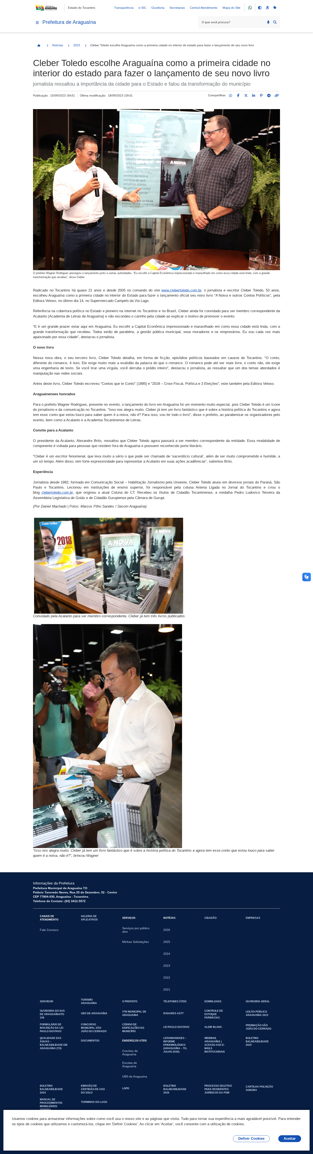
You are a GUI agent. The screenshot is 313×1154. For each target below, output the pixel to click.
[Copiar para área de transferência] (276, 95)
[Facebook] (238, 95)
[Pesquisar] (274, 22)
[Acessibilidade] (267, 7)
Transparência (124, 7)
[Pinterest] (261, 95)
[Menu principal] (37, 22)
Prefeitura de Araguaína (69, 22)
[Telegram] (269, 95)
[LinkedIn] (253, 95)
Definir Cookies (251, 1139)
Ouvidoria (157, 7)
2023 (76, 45)
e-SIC (142, 7)
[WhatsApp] (230, 95)
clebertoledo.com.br (57, 492)
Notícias (57, 45)
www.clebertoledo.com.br (181, 290)
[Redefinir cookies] (274, 7)
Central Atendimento (203, 7)
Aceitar (290, 1139)
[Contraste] (259, 7)
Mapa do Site (231, 7)
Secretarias (177, 7)
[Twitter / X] (246, 95)
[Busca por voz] (268, 22)
